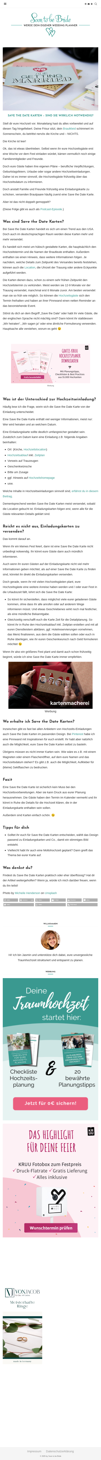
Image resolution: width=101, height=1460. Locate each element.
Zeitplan (40, 455)
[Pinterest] (85, 4)
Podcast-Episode (51, 209)
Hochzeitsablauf (17, 455)
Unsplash (51, 893)
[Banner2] (50, 1180)
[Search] (95, 4)
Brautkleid (69, 128)
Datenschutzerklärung (60, 1451)
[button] (10, 900)
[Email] (89, 4)
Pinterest (77, 734)
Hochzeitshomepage (42, 477)
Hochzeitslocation (35, 449)
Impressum (34, 1451)
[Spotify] (91, 4)
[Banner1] (50, 1049)
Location (29, 267)
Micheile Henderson (27, 893)
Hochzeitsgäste (68, 295)
